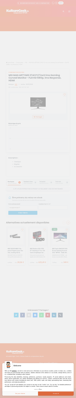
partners (14, 371)
